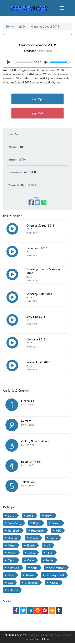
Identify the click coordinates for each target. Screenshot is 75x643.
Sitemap (67, 635)
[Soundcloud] (52, 610)
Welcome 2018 (36, 339)
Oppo (11, 560)
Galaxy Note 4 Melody (35, 441)
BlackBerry (14, 523)
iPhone (33, 538)
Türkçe (30, 575)
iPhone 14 (27, 400)
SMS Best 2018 (36, 316)
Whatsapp (31, 582)
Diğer (36, 523)
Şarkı (34, 567)
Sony (11, 575)
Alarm (48, 515)
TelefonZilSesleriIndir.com (43, 635)
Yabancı (13, 590)
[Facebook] (16, 610)
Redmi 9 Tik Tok (31, 461)
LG (48, 545)
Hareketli (13, 530)
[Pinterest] (44, 610)
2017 (11, 515)
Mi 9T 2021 (28, 421)
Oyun (30, 560)
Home (10, 26)
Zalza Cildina (44, 50)
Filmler (56, 523)
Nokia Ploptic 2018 (38, 362)
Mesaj (12, 553)
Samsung (13, 567)
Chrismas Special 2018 (40, 225)
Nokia (31, 553)
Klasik (11, 545)
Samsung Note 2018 (39, 294)
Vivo (10, 582)
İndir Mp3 (37, 99)
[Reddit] (37, 610)
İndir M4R (37, 113)
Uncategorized (55, 575)
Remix (49, 560)
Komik (31, 545)
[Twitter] (23, 610)
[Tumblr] (59, 610)
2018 (22, 26)
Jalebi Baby (28, 482)
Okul (49, 553)
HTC (58, 530)
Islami (53, 538)
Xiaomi (54, 582)
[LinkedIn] (30, 610)
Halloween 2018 (37, 248)
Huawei (13, 538)
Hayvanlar (37, 530)
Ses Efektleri (57, 567)
